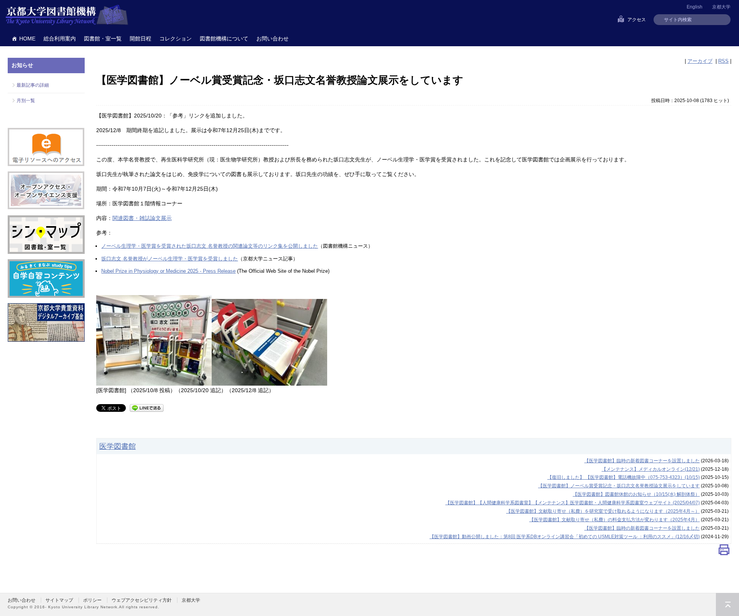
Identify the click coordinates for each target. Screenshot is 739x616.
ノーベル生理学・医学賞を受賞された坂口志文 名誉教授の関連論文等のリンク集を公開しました (209, 246)
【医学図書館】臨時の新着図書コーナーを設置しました (642, 460)
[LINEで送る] (147, 407)
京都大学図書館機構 (67, 15)
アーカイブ (699, 61)
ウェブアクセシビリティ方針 (142, 600)
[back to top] (727, 604)
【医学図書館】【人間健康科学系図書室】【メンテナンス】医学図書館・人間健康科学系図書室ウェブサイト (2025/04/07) (572, 502)
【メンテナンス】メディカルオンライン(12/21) (651, 469)
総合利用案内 (59, 38)
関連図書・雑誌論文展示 (142, 218)
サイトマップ (59, 600)
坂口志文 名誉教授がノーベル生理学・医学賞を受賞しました (169, 259)
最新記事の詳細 (33, 85)
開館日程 (140, 38)
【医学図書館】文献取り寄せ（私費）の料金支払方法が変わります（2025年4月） (614, 519)
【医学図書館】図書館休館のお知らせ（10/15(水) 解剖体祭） (636, 494)
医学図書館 (117, 446)
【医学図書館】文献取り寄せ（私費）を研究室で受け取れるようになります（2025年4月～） (603, 511)
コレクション (175, 38)
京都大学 (721, 7)
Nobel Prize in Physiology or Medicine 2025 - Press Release (168, 271)
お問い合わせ (272, 38)
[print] (724, 552)
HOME (27, 38)
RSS (723, 61)
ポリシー (92, 600)
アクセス (636, 19)
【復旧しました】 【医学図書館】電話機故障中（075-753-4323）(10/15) (623, 477)
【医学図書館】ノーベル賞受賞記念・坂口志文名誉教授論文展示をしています (619, 485)
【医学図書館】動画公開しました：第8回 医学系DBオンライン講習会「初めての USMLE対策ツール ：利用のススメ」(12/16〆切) (565, 536)
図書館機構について (224, 38)
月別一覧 (26, 100)
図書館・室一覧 (103, 38)
